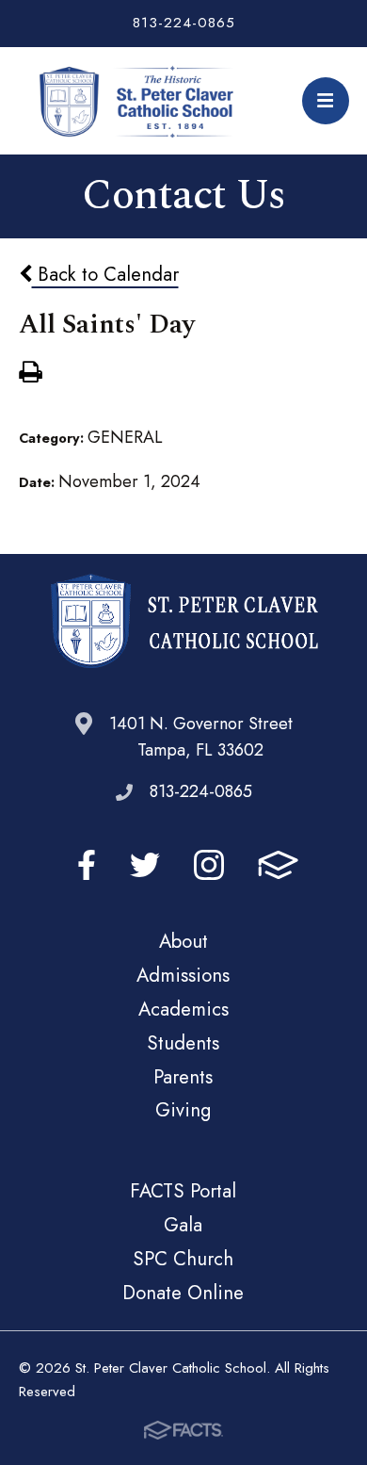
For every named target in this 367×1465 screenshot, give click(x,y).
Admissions (183, 975)
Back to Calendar (105, 274)
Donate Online (183, 1292)
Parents (183, 1077)
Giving (183, 1110)
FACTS (278, 865)
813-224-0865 (184, 22)
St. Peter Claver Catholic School (143, 101)
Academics (183, 1009)
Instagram (208, 865)
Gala (183, 1225)
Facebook (86, 865)
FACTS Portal (183, 1191)
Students (183, 1043)
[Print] (30, 374)
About (183, 941)
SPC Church (183, 1259)
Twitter (144, 865)
